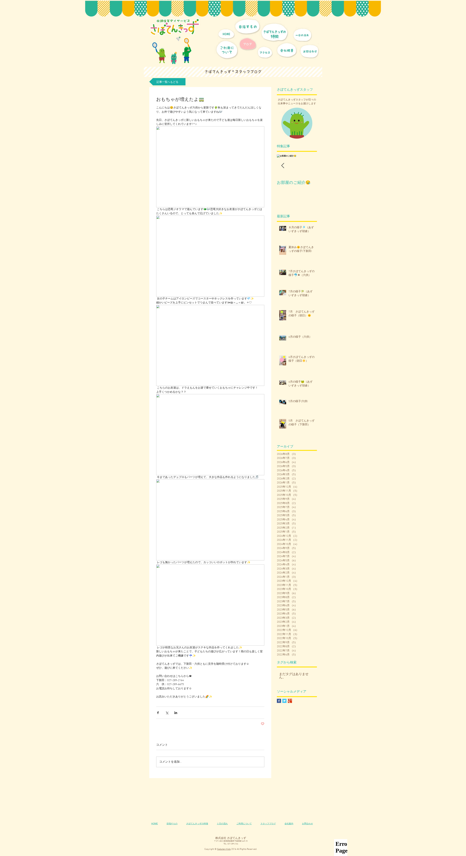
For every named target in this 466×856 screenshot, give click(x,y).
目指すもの (172, 823)
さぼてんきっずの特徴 (197, 823)
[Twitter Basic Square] (284, 701)
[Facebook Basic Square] (279, 701)
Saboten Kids (224, 849)
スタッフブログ (268, 823)
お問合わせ (307, 823)
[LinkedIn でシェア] (175, 712)
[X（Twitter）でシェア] (167, 712)
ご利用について (244, 823)
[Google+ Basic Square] (290, 701)
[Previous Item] (282, 166)
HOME (154, 823)
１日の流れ (222, 823)
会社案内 (289, 823)
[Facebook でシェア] (158, 712)
